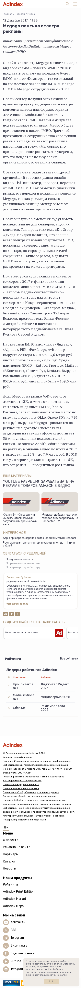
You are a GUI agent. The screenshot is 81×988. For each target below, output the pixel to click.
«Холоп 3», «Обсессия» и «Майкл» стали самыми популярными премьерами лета (20, 520)
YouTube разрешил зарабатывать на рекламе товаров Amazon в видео (38, 484)
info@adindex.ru (22, 969)
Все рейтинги (69, 658)
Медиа (31, 14)
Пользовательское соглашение (21, 788)
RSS (13, 930)
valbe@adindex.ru (17, 604)
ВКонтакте (18, 946)
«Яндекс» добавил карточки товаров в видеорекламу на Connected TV (59, 518)
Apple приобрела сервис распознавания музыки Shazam (39, 538)
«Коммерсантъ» (39, 78)
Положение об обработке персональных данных (31, 792)
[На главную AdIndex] (40, 745)
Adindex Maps (13, 906)
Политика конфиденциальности (21, 784)
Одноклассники (22, 953)
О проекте (10, 840)
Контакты (18, 922)
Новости (20, 14)
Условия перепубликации (17, 757)
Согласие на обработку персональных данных (29, 796)
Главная (7, 14)
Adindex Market (14, 899)
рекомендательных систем (41, 975)
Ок (51, 981)
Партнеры (10, 854)
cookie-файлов (52, 969)
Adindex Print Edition (19, 891)
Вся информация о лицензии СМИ (22, 780)
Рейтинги (10, 884)
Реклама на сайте (16, 847)
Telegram (17, 938)
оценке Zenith (34, 443)
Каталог (9, 861)
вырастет (52, 459)
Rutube (15, 961)
